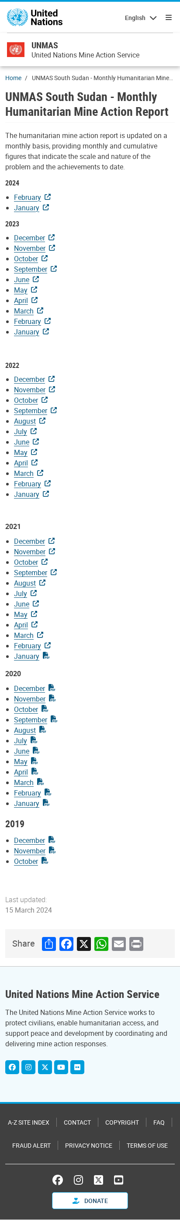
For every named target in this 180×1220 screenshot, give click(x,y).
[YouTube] (119, 1180)
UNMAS (44, 45)
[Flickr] (77, 1067)
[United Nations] (34, 17)
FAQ (159, 1122)
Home (13, 78)
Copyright (122, 1122)
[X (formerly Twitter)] (98, 1180)
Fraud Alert (31, 1145)
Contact (77, 1122)
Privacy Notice (88, 1145)
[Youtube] (61, 1067)
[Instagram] (28, 1067)
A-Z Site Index (28, 1122)
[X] (45, 1067)
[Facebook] (12, 1067)
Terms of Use (147, 1145)
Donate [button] (95, 1200)
